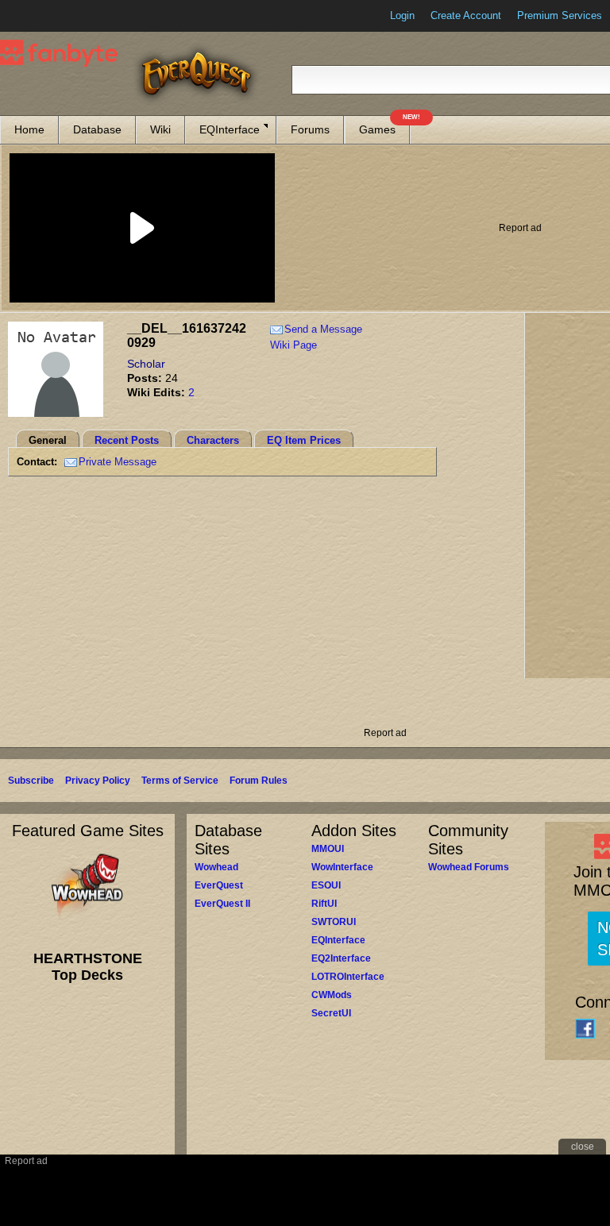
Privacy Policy (97, 780)
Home (29, 129)
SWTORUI (333, 921)
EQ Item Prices (304, 440)
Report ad (520, 227)
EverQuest (219, 885)
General (48, 440)
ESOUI (326, 885)
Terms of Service (179, 780)
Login (402, 15)
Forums (310, 129)
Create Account (465, 15)
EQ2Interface (341, 958)
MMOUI (327, 848)
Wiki (160, 129)
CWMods (331, 994)
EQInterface (229, 129)
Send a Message (323, 329)
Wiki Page (293, 345)
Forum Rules (259, 780)
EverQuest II (222, 903)
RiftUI (324, 903)
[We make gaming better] (51, 16)
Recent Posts (127, 440)
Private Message (117, 462)
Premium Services (559, 15)
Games (384, 126)
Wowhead (216, 867)
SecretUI (331, 1013)
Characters (213, 440)
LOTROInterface (347, 976)
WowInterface (342, 867)
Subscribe (31, 780)
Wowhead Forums (468, 867)
